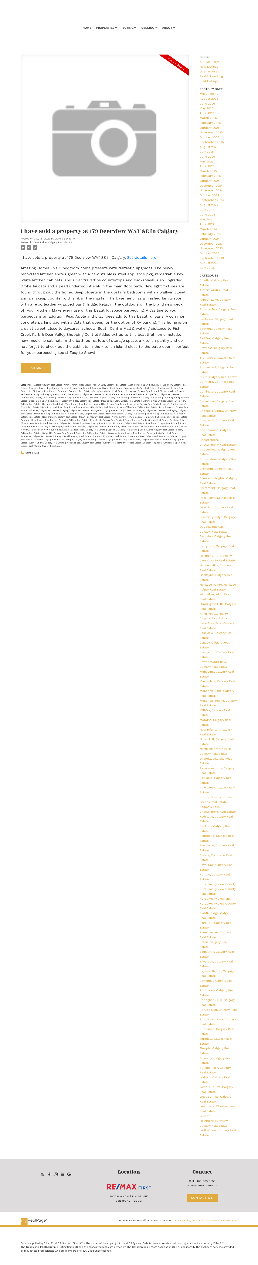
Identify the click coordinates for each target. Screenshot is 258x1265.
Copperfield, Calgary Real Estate (163, 394)
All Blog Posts (209, 62)
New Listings (209, 66)
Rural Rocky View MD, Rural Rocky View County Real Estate (218, 903)
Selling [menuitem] (147, 27)
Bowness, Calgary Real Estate (107, 388)
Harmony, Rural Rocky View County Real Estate (66, 404)
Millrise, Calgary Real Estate (161, 414)
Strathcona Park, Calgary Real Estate (147, 436)
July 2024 (207, 210)
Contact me (202, 1198)
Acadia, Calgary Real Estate (48, 385)
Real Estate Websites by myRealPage (215, 1220)
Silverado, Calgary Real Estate (91, 433)
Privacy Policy (183, 1220)
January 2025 (209, 180)
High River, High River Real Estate (58, 407)
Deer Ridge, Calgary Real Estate (52, 242)
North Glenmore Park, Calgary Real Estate (133, 417)
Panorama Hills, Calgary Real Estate (39, 420)
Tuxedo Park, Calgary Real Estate (145, 439)
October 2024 (209, 195)
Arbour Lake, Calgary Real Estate (110, 385)
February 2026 (210, 123)
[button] (42, 1174)
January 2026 (209, 127)
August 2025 (209, 147)
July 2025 (207, 151)
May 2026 (206, 108)
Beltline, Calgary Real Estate (75, 388)
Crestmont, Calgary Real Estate (146, 398)
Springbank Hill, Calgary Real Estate (73, 436)
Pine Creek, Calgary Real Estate (106, 420)
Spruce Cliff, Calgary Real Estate (110, 436)
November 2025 (211, 132)
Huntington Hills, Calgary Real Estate (97, 407)
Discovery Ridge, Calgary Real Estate (81, 401)
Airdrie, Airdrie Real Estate (78, 385)
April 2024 (207, 224)
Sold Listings (209, 81)
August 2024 (209, 205)
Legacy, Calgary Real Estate (75, 410)
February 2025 (210, 176)
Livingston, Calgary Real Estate (107, 410)
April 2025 (207, 166)
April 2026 (207, 113)
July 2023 (207, 267)
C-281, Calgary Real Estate (42, 391)
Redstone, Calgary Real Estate (64, 423)
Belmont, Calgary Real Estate (44, 388)
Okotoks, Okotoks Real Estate (172, 417)
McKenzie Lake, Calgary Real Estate (86, 414)
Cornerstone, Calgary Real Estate (38, 398)
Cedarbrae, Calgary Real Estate (142, 391)
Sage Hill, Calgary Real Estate (122, 430)
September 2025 (212, 142)
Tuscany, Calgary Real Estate (111, 439)
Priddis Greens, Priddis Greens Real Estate (146, 420)
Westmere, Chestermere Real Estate (122, 443)
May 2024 (207, 219)
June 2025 (207, 156)
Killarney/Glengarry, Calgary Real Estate (137, 407)
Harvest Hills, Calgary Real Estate (110, 404)
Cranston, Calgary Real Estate (71, 398)
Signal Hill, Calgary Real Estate (58, 433)
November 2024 (211, 190)
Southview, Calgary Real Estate (37, 436)
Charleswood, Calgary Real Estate (84, 394)
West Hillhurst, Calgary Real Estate (47, 443)
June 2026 (207, 103)
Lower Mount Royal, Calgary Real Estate (145, 410)
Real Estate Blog (211, 76)
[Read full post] (105, 141)
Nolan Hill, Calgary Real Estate (95, 417)
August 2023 (209, 263)
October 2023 (209, 253)
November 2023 (211, 248)
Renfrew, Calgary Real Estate (96, 423)
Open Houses (209, 71)
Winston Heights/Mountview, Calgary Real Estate (214, 1120)
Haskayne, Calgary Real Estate (144, 404)
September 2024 (212, 200)
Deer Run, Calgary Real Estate (44, 401)
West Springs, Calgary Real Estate (84, 443)
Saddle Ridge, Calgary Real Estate (88, 430)
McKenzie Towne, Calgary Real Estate (125, 414)
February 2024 (210, 234)
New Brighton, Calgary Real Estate (60, 417)
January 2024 (210, 238)
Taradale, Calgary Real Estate (49, 439)
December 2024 (211, 185)
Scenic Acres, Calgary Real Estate (157, 430)
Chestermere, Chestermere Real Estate (124, 394)
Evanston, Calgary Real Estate (158, 401)
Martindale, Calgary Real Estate (50, 414)
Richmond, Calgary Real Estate (129, 423)
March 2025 (208, 171)
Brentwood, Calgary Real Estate (140, 388)
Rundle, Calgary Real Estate (92, 426)
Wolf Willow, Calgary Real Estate (45, 446)
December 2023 (211, 243)
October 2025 (209, 137)
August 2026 (209, 98)
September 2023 (212, 258)
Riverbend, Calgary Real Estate (162, 423)
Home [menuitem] (87, 27)
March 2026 (208, 118)
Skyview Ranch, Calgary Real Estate (126, 433)
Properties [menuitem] (105, 27)
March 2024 (208, 229)
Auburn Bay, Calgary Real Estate (144, 385)
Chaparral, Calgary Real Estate (50, 394)
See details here (141, 257)
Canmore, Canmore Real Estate (74, 391)
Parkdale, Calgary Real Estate (74, 420)
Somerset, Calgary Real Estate (163, 433)
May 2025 (206, 161)
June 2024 (207, 214)
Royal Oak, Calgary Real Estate (61, 426)
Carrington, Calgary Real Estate (108, 391)
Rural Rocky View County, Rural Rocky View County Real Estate (141, 426)
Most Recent (209, 93)
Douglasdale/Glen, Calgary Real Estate (121, 401)
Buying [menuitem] (128, 27)
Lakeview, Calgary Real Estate (44, 410)
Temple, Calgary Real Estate (80, 439)
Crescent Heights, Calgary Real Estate (108, 398)
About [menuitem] (167, 27)
